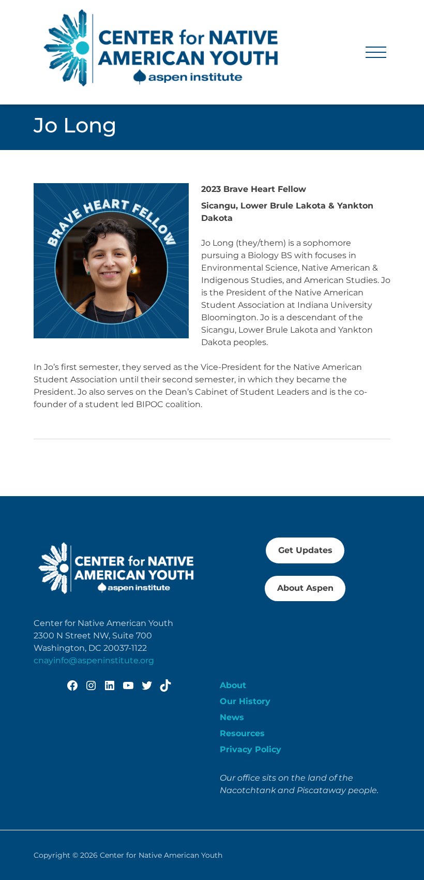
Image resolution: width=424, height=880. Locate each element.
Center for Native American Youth (161, 855)
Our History (245, 701)
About (233, 685)
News (232, 717)
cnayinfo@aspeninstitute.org (94, 660)
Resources (242, 733)
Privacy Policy (250, 749)
